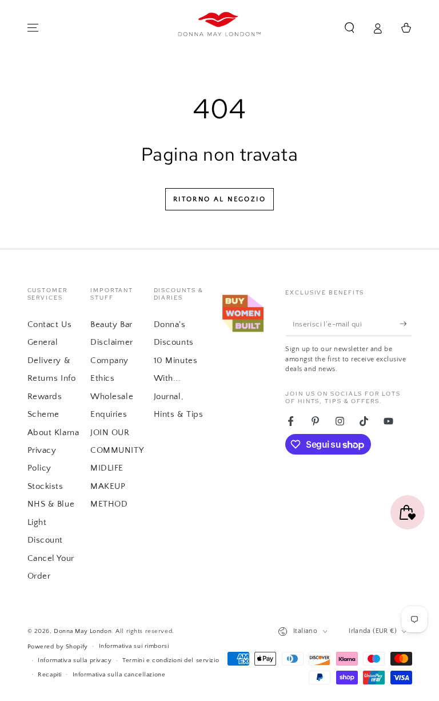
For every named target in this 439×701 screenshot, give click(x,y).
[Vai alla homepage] (220, 28)
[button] (350, 28)
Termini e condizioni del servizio (170, 660)
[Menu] (33, 28)
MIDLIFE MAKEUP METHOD (108, 486)
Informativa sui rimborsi (134, 646)
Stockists (45, 486)
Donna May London (82, 631)
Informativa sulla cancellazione (119, 674)
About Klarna (53, 432)
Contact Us (49, 324)
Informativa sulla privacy (74, 660)
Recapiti (50, 674)
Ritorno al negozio (219, 199)
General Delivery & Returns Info (51, 360)
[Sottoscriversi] (406, 324)
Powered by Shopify (57, 646)
